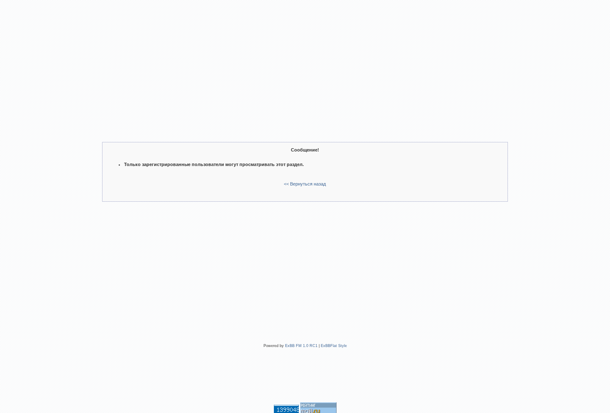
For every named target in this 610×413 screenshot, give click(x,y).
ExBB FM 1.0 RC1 (301, 346)
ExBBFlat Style (334, 346)
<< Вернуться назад (305, 183)
